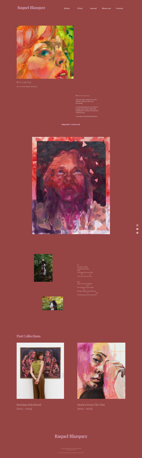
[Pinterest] (137, 233)
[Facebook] (137, 229)
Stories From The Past (91, 404)
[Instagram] (137, 225)
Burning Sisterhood (29, 404)
